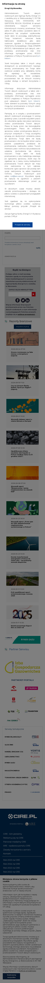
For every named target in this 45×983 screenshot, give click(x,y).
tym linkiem (34, 101)
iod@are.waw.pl (16, 176)
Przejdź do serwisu (22, 225)
